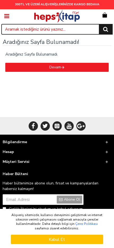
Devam (55, 67)
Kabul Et (57, 239)
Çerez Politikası (86, 224)
